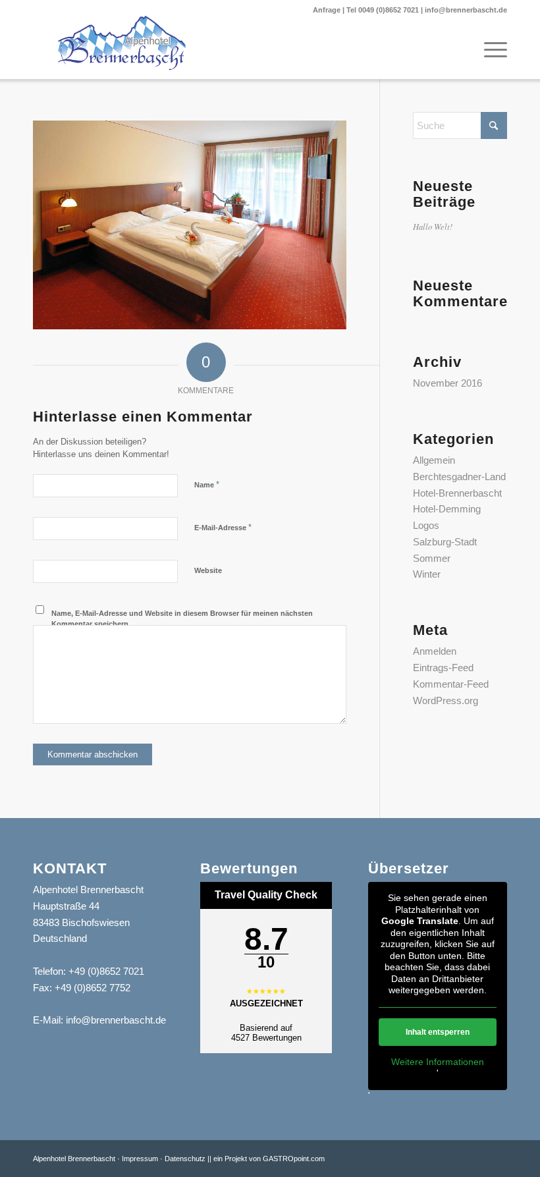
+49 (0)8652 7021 (106, 971)
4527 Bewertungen (266, 1038)
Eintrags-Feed (443, 667)
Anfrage (326, 10)
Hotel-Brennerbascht (457, 493)
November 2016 (447, 383)
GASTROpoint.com (294, 1159)
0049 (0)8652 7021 (388, 10)
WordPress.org (445, 700)
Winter (427, 574)
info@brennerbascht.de (466, 10)
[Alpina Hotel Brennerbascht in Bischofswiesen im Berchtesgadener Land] (122, 42)
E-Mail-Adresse (223, 527)
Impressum (140, 1159)
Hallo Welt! (432, 226)
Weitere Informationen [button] (437, 1061)
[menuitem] (489, 49)
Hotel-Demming (447, 508)
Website (208, 570)
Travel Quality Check (266, 894)
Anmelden (434, 651)
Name (206, 484)
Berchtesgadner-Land (459, 476)
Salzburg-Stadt (445, 541)
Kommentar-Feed (451, 684)
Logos (426, 525)
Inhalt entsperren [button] (438, 1032)
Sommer (431, 558)
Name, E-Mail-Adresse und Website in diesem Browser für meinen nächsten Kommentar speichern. (182, 618)
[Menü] (489, 49)
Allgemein (434, 460)
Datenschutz (185, 1159)
